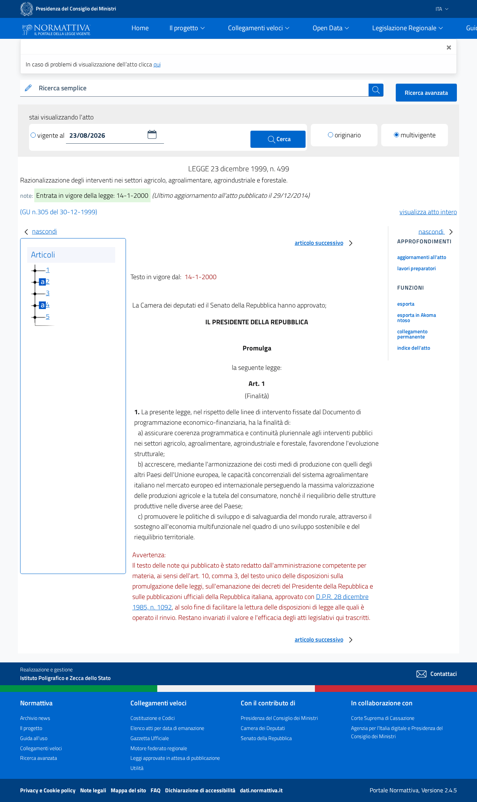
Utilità (136, 768)
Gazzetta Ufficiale (149, 738)
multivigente (418, 135)
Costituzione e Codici (152, 718)
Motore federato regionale (158, 748)
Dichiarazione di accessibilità (201, 790)
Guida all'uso (33, 738)
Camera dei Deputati (263, 728)
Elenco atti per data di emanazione (167, 728)
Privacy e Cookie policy (48, 790)
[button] (152, 134)
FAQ (156, 790)
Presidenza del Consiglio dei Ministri (279, 718)
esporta (405, 304)
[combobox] (202, 88)
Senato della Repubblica (266, 738)
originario (348, 135)
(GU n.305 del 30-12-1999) (58, 212)
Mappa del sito (129, 790)
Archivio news (35, 718)
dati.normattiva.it (261, 790)
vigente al (51, 135)
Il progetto (31, 728)
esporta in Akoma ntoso (416, 317)
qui (157, 64)
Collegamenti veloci (41, 748)
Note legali (93, 790)
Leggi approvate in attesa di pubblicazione (175, 758)
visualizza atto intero (428, 212)
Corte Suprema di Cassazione (382, 718)
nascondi (44, 231)
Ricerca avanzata (426, 92)
